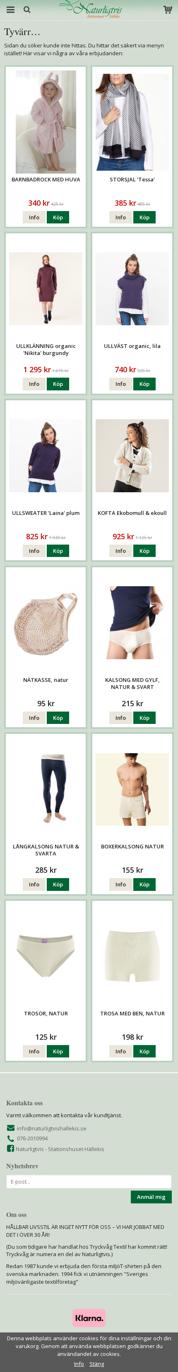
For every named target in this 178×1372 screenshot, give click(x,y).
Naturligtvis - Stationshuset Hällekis (60, 1149)
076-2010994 (32, 1138)
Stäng (96, 1363)
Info (34, 217)
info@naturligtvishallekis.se (52, 1128)
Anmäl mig (151, 1196)
